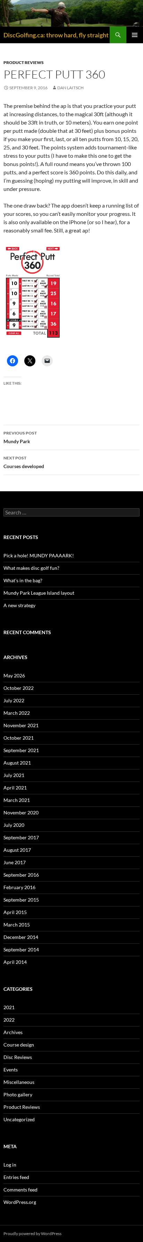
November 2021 (21, 725)
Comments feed (20, 1190)
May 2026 (14, 675)
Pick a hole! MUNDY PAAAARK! (38, 555)
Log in (9, 1165)
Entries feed (16, 1177)
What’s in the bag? (22, 580)
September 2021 (21, 750)
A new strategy (19, 605)
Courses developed (23, 462)
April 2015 (15, 912)
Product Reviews (23, 62)
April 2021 (15, 788)
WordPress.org (19, 1202)
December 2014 (20, 937)
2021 (9, 1007)
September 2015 (21, 900)
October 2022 (18, 688)
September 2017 (21, 837)
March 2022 (16, 713)
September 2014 (21, 949)
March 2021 (16, 800)
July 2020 (13, 825)
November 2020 (21, 812)
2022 (9, 1020)
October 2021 (18, 738)
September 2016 (21, 875)
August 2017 (17, 850)
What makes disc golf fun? (31, 568)
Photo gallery (17, 1094)
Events (10, 1069)
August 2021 (17, 763)
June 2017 (14, 862)
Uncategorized (19, 1119)
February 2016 (19, 887)
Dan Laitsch (70, 87)
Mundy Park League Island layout (38, 593)
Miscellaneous (18, 1082)
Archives (13, 1032)
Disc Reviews (17, 1057)
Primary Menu (134, 35)
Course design (18, 1045)
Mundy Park (20, 437)
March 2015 (16, 925)
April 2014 (15, 962)
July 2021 (13, 775)
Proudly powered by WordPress (32, 1233)
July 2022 (13, 700)
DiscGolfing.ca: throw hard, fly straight (56, 35)
